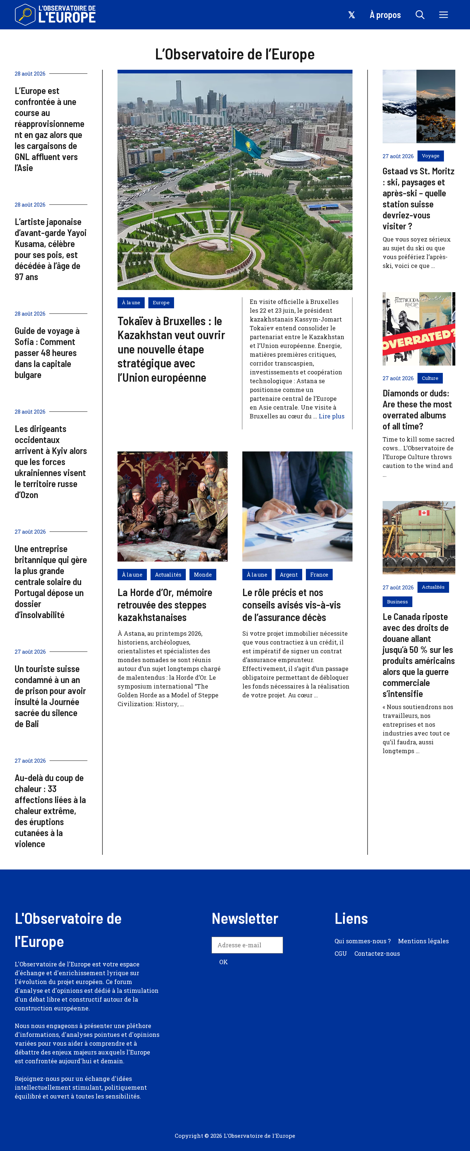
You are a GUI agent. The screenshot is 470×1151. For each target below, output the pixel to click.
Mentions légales (423, 941)
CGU (341, 953)
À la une (131, 302)
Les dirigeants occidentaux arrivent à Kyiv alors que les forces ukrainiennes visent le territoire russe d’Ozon (51, 461)
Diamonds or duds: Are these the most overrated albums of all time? (417, 409)
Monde (203, 574)
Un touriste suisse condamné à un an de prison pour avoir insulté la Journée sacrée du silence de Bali (50, 696)
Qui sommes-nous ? (363, 941)
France (319, 574)
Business (397, 601)
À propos (385, 14)
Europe (161, 302)
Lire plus (331, 416)
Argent (289, 574)
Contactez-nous (377, 953)
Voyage (431, 155)
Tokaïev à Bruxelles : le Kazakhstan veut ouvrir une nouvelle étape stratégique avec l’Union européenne (171, 348)
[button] (420, 14)
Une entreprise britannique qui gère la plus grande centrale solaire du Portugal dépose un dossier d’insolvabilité (51, 581)
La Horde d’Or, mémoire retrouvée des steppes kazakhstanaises (165, 604)
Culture (430, 378)
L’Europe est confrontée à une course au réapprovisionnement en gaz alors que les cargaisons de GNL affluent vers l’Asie (49, 129)
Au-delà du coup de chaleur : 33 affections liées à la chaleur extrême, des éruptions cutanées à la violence (50, 810)
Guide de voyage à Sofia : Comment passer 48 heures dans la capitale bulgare (47, 352)
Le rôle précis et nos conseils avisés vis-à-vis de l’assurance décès (291, 604)
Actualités (168, 574)
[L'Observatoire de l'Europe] (56, 14)
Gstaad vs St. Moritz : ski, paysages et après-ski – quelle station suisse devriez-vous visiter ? (419, 198)
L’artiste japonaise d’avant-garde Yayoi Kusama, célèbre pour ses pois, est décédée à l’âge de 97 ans (51, 249)
